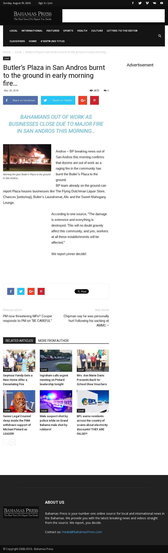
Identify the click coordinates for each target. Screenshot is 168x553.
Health (82, 30)
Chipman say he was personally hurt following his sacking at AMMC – (86, 320)
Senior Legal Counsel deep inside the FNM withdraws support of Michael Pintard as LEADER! (17, 425)
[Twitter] (140, 3)
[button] (159, 36)
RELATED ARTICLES (19, 340)
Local (14, 30)
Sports (68, 30)
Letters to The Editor (122, 30)
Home (33, 41)
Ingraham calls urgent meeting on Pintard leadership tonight (54, 380)
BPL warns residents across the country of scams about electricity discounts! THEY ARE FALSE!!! (92, 425)
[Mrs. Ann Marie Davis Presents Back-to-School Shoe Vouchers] (93, 361)
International (31, 30)
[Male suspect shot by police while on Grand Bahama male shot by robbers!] (56, 401)
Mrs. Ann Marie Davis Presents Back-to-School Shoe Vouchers (92, 380)
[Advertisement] (113, 15)
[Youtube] (161, 3)
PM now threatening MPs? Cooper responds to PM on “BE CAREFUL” (27, 318)
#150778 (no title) (52, 41)
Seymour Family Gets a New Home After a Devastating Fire (17, 380)
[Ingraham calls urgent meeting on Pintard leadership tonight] (56, 361)
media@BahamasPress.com (82, 532)
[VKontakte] (154, 3)
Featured (52, 30)
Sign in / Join (45, 3)
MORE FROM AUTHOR (53, 340)
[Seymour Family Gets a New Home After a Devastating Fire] (19, 361)
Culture (97, 30)
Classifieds (17, 41)
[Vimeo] (147, 3)
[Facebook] (133, 3)
